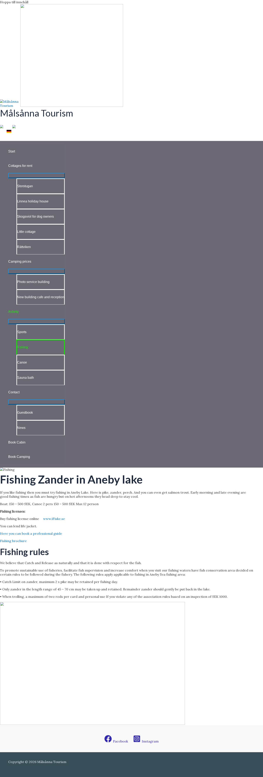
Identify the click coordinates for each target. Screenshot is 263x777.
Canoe (22, 362)
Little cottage (26, 231)
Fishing (22, 347)
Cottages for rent (20, 165)
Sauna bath (25, 377)
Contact (14, 392)
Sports (22, 332)
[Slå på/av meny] (36, 175)
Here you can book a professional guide (31, 533)
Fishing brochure (13, 541)
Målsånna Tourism (36, 113)
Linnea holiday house (32, 201)
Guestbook (25, 412)
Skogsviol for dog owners (35, 216)
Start (11, 151)
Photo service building (33, 282)
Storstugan (25, 186)
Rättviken (24, 247)
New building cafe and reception (40, 297)
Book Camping (19, 456)
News (21, 427)
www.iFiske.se (54, 519)
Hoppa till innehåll (14, 2)
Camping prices (19, 261)
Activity (13, 311)
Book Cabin (16, 442)
